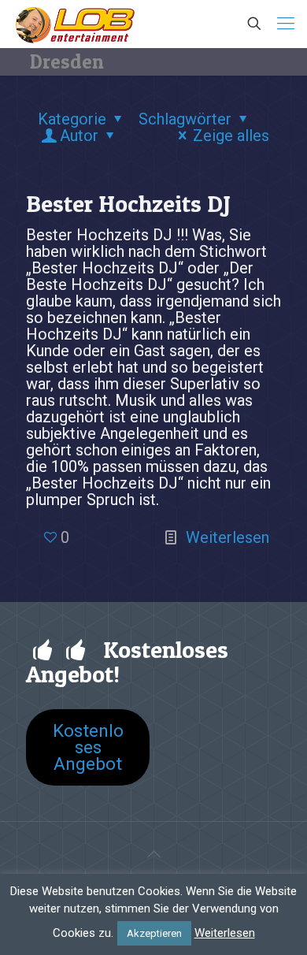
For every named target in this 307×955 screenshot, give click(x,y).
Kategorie (72, 119)
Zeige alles (231, 135)
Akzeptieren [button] (154, 933)
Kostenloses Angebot (88, 747)
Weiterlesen (227, 537)
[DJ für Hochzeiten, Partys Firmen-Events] (75, 23)
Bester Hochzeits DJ (128, 203)
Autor (79, 135)
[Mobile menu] (285, 23)
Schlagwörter (185, 119)
